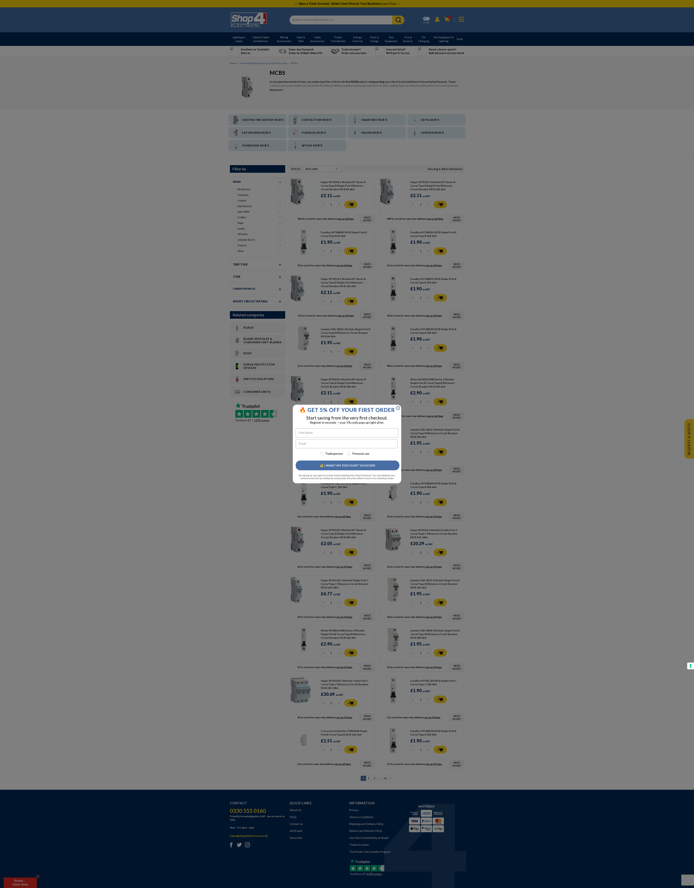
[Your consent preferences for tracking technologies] (690, 666)
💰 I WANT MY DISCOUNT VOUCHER (347, 465)
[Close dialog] (398, 408)
